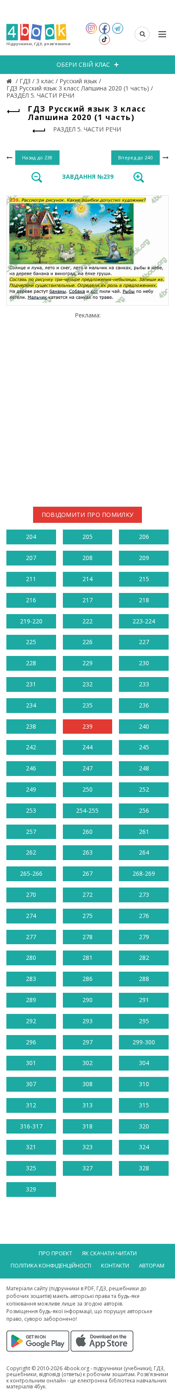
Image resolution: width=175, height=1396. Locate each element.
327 (87, 1168)
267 (87, 873)
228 (31, 663)
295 (144, 1021)
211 (31, 579)
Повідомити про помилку (88, 515)
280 (31, 957)
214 (87, 579)
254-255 (87, 810)
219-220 (31, 621)
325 (31, 1168)
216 (31, 600)
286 (87, 979)
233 (144, 684)
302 (87, 1063)
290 (87, 1000)
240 (144, 726)
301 (31, 1063)
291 (144, 1000)
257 (31, 832)
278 (87, 937)
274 (31, 916)
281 (87, 957)
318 (87, 1126)
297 (87, 1042)
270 (31, 895)
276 (144, 916)
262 (31, 852)
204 (31, 537)
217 (87, 600)
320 (144, 1126)
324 (144, 1147)
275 (87, 916)
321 (31, 1147)
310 (144, 1084)
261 (144, 832)
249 (31, 789)
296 (31, 1042)
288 (144, 979)
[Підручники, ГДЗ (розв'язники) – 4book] (10, 81)
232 (87, 684)
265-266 (31, 873)
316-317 (31, 1126)
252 (144, 789)
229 (87, 663)
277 (31, 937)
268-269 (144, 873)
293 (87, 1021)
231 (31, 684)
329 (31, 1189)
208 (87, 558)
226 (87, 642)
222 (87, 621)
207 (31, 558)
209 (144, 558)
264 (144, 852)
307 (31, 1084)
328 (144, 1168)
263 (87, 852)
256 (144, 810)
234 (31, 705)
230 (144, 663)
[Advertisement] (87, 406)
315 (144, 1105)
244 (87, 747)
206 (144, 537)
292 (31, 1021)
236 (144, 705)
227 (144, 642)
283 (31, 979)
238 (31, 726)
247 (87, 768)
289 (31, 1000)
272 (87, 895)
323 (87, 1147)
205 (87, 537)
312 (31, 1105)
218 (144, 600)
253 (31, 810)
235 (87, 705)
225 (31, 642)
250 (87, 789)
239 (87, 726)
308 (87, 1084)
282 (144, 957)
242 (31, 747)
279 (144, 937)
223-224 (144, 621)
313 (87, 1105)
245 (144, 747)
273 (144, 895)
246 (31, 768)
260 (87, 832)
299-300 (144, 1042)
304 (144, 1063)
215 (144, 579)
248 (144, 768)
